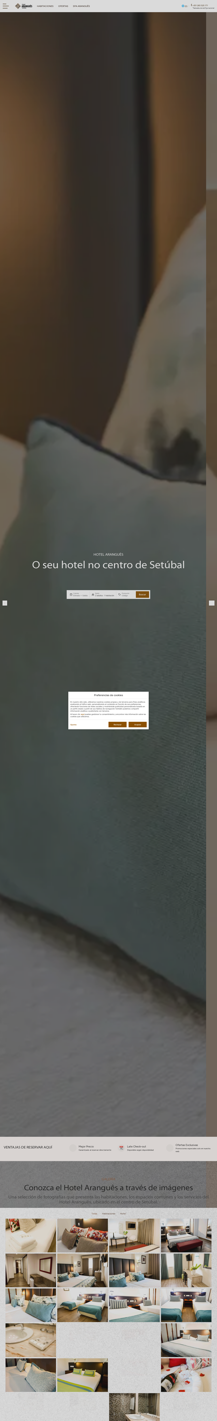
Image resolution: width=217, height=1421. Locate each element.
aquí (82, 714)
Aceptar (137, 725)
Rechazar (117, 725)
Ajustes (73, 725)
